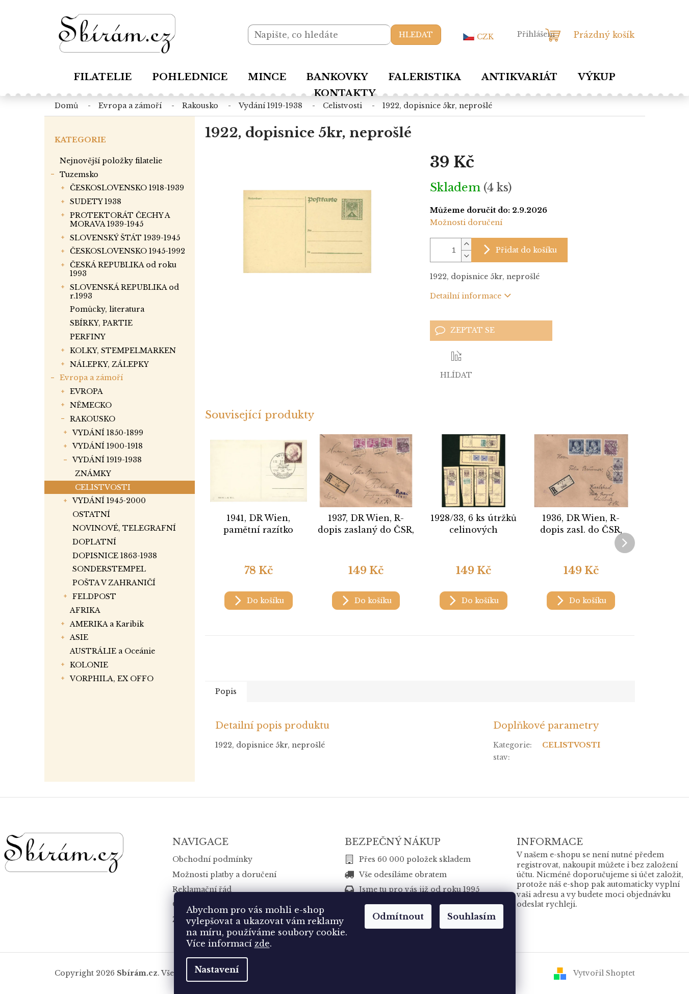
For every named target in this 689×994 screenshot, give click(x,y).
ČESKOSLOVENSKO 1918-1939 (127, 187)
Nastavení (217, 969)
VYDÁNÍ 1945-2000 (109, 500)
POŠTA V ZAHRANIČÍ (114, 582)
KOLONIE (89, 664)
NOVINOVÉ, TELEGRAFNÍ (124, 528)
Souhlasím (471, 916)
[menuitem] (102, 77)
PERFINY (88, 336)
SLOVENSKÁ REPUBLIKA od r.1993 (124, 292)
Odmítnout (398, 916)
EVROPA (86, 391)
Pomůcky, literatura (107, 309)
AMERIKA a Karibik (107, 624)
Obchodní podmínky (212, 859)
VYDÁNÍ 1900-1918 (107, 446)
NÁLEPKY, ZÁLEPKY (109, 364)
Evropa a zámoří (91, 377)
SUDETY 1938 (95, 201)
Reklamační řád (202, 889)
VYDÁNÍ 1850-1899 (107, 432)
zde (262, 943)
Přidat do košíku (526, 250)
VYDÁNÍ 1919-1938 (107, 459)
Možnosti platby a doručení (224, 874)
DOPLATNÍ (94, 541)
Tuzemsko (79, 174)
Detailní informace (465, 296)
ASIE (79, 637)
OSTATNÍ (91, 514)
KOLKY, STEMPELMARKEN (123, 350)
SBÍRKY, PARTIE (101, 323)
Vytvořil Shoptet (604, 972)
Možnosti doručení (466, 222)
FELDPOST (94, 596)
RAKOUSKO (92, 419)
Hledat (416, 34)
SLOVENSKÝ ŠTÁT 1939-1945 (125, 237)
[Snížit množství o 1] (466, 256)
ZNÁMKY (93, 473)
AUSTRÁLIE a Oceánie (112, 651)
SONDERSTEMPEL (109, 569)
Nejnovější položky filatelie (111, 160)
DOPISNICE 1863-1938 (114, 555)
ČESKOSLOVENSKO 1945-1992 (127, 251)
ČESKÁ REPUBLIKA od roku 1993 (123, 269)
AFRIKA (85, 610)
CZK (485, 36)
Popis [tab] (226, 691)
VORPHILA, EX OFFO (112, 678)
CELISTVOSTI (103, 487)
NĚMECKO (91, 405)
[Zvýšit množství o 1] (466, 244)
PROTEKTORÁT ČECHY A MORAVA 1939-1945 (120, 220)
